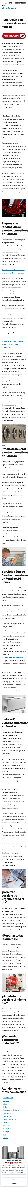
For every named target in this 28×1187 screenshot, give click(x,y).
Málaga (10, 344)
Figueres (6, 1101)
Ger (4, 1135)
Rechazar (14, 1179)
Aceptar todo (14, 1176)
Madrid (4, 341)
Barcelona (12, 341)
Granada (17, 344)
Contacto (12, 8)
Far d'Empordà (8, 1098)
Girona (5, 1138)
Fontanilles (7, 1113)
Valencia (19, 341)
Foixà (5, 1107)
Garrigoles (7, 1128)
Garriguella (7, 1132)
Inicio (4, 8)
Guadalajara (6, 348)
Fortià (5, 1122)
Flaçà (5, 1104)
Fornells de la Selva (10, 1119)
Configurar (14, 1183)
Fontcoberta (7, 1116)
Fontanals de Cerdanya (11, 1110)
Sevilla (4, 344)
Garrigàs (6, 1125)
